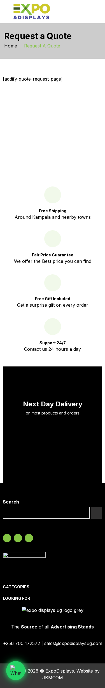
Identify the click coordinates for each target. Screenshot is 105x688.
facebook (7, 538)
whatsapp (29, 538)
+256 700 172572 (21, 643)
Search (11, 502)
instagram (18, 538)
